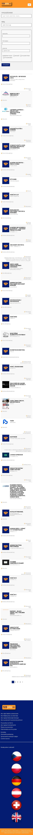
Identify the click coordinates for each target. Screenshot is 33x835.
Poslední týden (26, 55)
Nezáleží (17, 55)
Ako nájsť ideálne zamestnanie (9, 713)
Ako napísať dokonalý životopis (10, 718)
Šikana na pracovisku (7, 727)
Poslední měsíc (8, 57)
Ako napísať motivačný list (8, 725)
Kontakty (3, 732)
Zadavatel (5, 33)
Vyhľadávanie (7, 13)
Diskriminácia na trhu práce (9, 729)
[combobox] (16, 25)
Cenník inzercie (5, 738)
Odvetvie (4, 48)
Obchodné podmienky (7, 734)
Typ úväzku (5, 41)
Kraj (3, 22)
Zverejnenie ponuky (7, 55)
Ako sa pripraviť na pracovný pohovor (12, 720)
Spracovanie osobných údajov (9, 736)
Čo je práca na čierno (7, 723)
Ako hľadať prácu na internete (9, 716)
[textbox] (17, 25)
